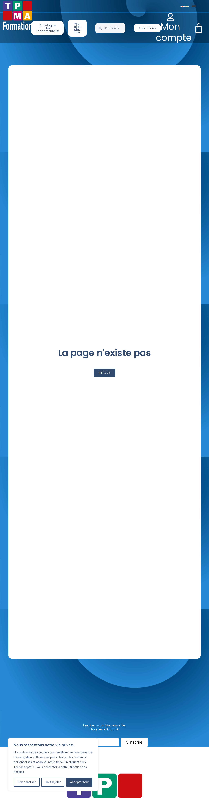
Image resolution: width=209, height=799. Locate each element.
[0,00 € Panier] (198, 28)
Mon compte (174, 32)
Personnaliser (27, 782)
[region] (53, 764)
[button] (193, 5)
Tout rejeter (53, 782)
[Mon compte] (170, 17)
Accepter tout (79, 782)
